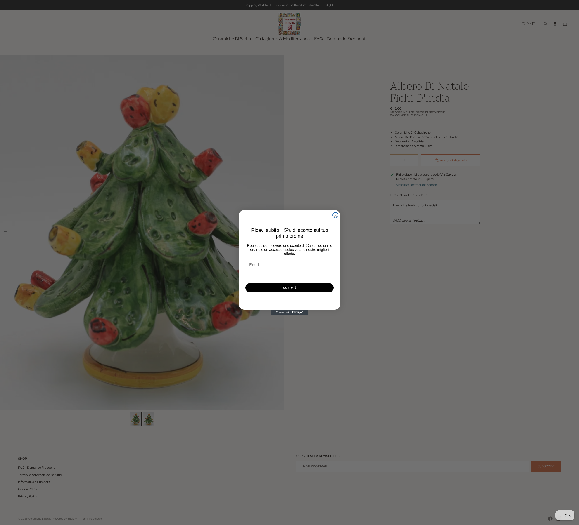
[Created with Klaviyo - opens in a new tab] (289, 312)
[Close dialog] (335, 215)
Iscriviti (289, 288)
